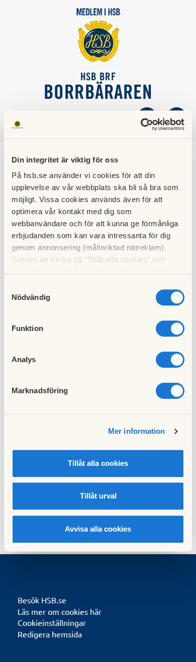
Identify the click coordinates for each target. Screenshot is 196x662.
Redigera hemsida (50, 634)
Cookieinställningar (52, 622)
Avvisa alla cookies (98, 529)
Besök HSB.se (42, 600)
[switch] (170, 328)
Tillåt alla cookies (98, 463)
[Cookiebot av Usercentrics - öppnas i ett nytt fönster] (140, 124)
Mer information (136, 431)
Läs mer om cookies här (60, 611)
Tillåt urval (98, 495)
